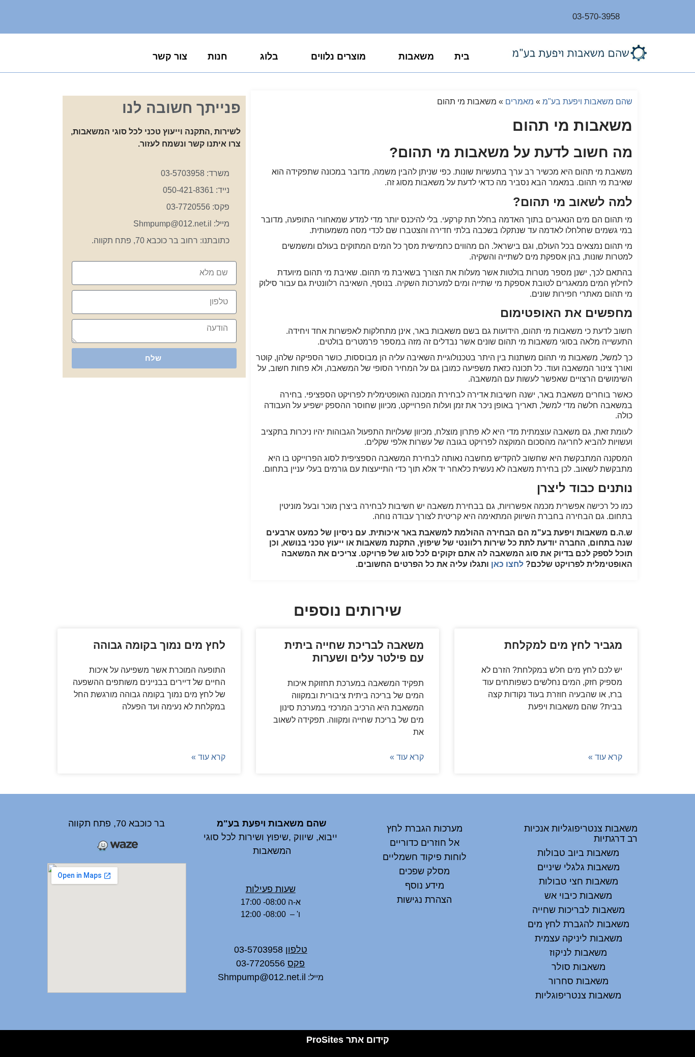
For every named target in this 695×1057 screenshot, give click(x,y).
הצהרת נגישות (424, 900)
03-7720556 (260, 963)
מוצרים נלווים (338, 56)
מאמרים (519, 101)
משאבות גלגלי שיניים (578, 867)
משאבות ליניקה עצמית (578, 938)
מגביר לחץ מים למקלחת (563, 645)
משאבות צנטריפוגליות (578, 995)
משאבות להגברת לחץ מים (578, 924)
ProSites (324, 1040)
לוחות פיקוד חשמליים (425, 857)
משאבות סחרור (578, 981)
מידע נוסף (424, 885)
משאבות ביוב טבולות (578, 853)
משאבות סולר (578, 967)
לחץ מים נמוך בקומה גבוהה (159, 645)
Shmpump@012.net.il (262, 977)
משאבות (416, 56)
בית (462, 56)
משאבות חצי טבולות (578, 881)
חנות (217, 56)
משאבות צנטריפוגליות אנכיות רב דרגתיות (581, 833)
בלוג (269, 56)
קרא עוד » (605, 757)
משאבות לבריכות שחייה (578, 910)
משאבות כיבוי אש (578, 896)
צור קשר (170, 56)
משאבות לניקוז (578, 953)
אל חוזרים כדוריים (424, 843)
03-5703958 (258, 950)
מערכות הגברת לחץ (424, 828)
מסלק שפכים (424, 871)
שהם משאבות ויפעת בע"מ (587, 101)
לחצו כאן (507, 564)
